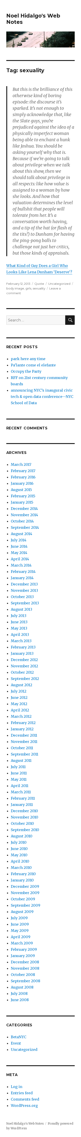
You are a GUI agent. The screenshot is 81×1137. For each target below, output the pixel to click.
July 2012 (18, 691)
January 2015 (22, 502)
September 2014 (25, 527)
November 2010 (24, 817)
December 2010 (24, 811)
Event (16, 1043)
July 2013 (18, 615)
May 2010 (19, 855)
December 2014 (24, 508)
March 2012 (21, 716)
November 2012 (24, 666)
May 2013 (19, 628)
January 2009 (23, 955)
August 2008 (22, 987)
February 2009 (24, 949)
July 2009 (19, 918)
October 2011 (22, 748)
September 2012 (25, 678)
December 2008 (25, 962)
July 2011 (18, 767)
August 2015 (21, 489)
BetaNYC (18, 1037)
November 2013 (24, 590)
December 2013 (24, 584)
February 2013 (23, 647)
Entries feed (22, 1093)
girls (28, 288)
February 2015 (23, 496)
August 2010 (21, 836)
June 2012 (19, 697)
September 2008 (25, 981)
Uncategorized (59, 283)
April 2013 (20, 634)
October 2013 (22, 596)
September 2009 (25, 905)
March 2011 (21, 792)
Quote (39, 283)
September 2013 (25, 603)
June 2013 (19, 622)
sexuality (39, 288)
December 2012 (24, 659)
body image (15, 288)
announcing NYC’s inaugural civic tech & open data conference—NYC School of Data (42, 396)
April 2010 (20, 861)
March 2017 (21, 464)
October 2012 (22, 672)
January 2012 (22, 729)
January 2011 (22, 804)
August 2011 (21, 760)
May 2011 (19, 779)
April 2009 (20, 937)
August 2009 (22, 911)
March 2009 (22, 943)
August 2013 (21, 609)
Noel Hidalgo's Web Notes (25, 1124)
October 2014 (22, 521)
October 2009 (23, 899)
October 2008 (23, 974)
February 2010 (23, 874)
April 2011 (19, 785)
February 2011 (23, 798)
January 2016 (22, 483)
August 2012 (21, 685)
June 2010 (19, 848)
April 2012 (20, 710)
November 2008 (25, 968)
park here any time (28, 359)
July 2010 (19, 842)
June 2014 (19, 546)
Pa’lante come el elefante (33, 365)
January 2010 (22, 880)
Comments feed (25, 1099)
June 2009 (20, 924)
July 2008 (19, 993)
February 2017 (23, 471)
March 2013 (21, 641)
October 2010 (22, 823)
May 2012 (19, 704)
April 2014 (20, 559)
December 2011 (24, 735)
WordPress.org (24, 1105)
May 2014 (19, 552)
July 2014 (18, 540)
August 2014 (21, 533)
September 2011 (24, 754)
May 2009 (20, 930)
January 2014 (22, 578)
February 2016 (23, 477)
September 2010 (25, 830)
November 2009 (25, 892)
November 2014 (24, 515)
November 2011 (24, 741)
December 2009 (25, 886)
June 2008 (20, 1000)
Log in (16, 1086)
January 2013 (22, 653)
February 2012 (23, 722)
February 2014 (23, 571)
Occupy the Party (26, 371)
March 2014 (21, 565)
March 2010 (21, 867)
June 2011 (19, 773)
